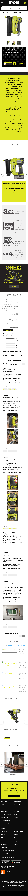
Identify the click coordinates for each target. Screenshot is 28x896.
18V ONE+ (7, 12)
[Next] (26, 175)
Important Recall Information (20, 886)
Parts (21, 645)
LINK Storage (4, 847)
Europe (16, 841)
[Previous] (2, 175)
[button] (23, 636)
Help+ (24, 645)
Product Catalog (5, 853)
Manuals (5, 645)
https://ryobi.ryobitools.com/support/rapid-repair (12, 543)
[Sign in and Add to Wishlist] (14, 63)
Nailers (19, 12)
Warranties (3, 808)
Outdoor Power (17, 808)
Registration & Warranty (13, 645)
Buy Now (9, 63)
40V (2, 837)
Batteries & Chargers (6, 814)
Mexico (16, 844)
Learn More (14, 287)
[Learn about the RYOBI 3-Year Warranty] (8, 211)
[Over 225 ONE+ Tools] (8, 226)
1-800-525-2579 (21, 884)
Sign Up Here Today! (14, 796)
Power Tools (17, 804)
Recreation (16, 811)
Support (24, 73)
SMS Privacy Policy (7, 886)
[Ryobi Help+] (8, 254)
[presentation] (13, 420)
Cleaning (16, 814)
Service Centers (5, 817)
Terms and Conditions (10, 885)
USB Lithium (4, 844)
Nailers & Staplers (13, 12)
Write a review (7, 58)
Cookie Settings (14, 888)
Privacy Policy (20, 885)
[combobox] (14, 8)
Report (14, 389)
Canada (16, 837)
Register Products (5, 820)
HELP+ (2, 804)
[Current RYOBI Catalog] (8, 241)
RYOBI (3, 12)
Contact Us (3, 828)
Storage (16, 817)
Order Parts (4, 811)
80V (2, 841)
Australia (16, 834)
